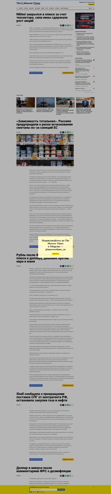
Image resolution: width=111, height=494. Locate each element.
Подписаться (55, 253)
